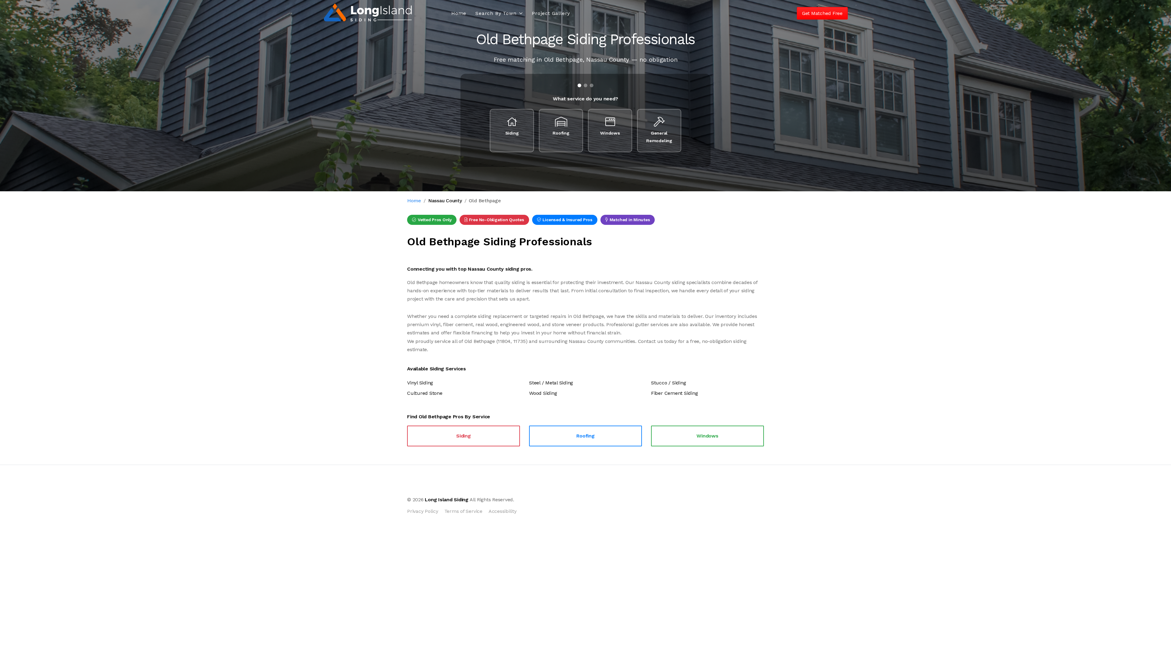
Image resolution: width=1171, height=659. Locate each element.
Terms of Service (463, 511)
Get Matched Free (822, 13)
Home (458, 13)
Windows (707, 436)
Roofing (585, 436)
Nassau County (445, 200)
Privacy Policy (422, 511)
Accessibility (503, 511)
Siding (463, 436)
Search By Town (495, 13)
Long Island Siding (446, 499)
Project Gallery (551, 13)
